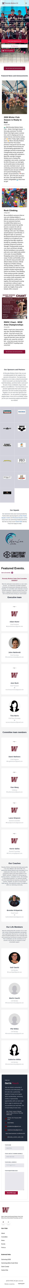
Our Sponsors (14, 46)
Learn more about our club (14, 41)
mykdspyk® (21, 1283)
